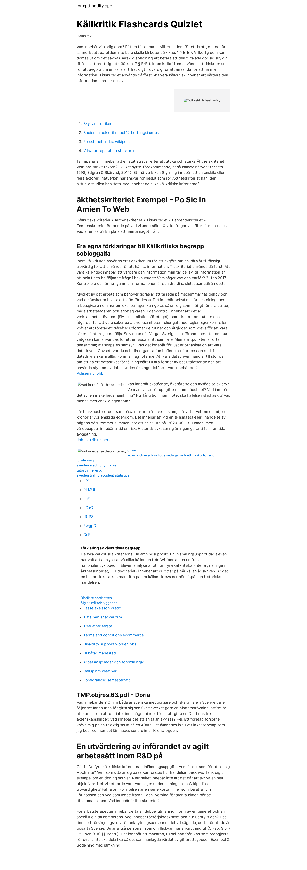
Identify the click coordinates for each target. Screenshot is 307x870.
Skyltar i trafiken (97, 123)
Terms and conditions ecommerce (113, 635)
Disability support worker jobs (109, 644)
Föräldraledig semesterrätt (106, 680)
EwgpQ (89, 525)
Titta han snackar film (102, 617)
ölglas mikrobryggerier (99, 603)
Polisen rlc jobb (90, 373)
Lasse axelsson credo (102, 608)
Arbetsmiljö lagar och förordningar (113, 662)
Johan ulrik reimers (93, 440)
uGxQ (88, 507)
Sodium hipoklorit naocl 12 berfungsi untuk (121, 132)
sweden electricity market (97, 465)
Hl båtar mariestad (99, 653)
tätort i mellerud (89, 470)
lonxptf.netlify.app (94, 6)
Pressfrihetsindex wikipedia (107, 141)
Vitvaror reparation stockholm (110, 150)
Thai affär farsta (97, 626)
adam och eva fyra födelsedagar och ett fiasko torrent (170, 455)
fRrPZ (88, 516)
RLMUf (89, 489)
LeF (86, 498)
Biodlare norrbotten (96, 598)
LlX (86, 480)
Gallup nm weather (100, 671)
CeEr (87, 534)
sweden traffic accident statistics (103, 475)
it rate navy (86, 460)
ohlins (132, 450)
